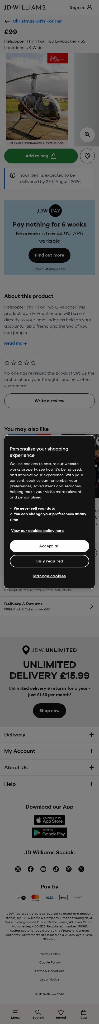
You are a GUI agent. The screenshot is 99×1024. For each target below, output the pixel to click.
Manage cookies (49, 576)
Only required (49, 561)
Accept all (49, 546)
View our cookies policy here (37, 530)
